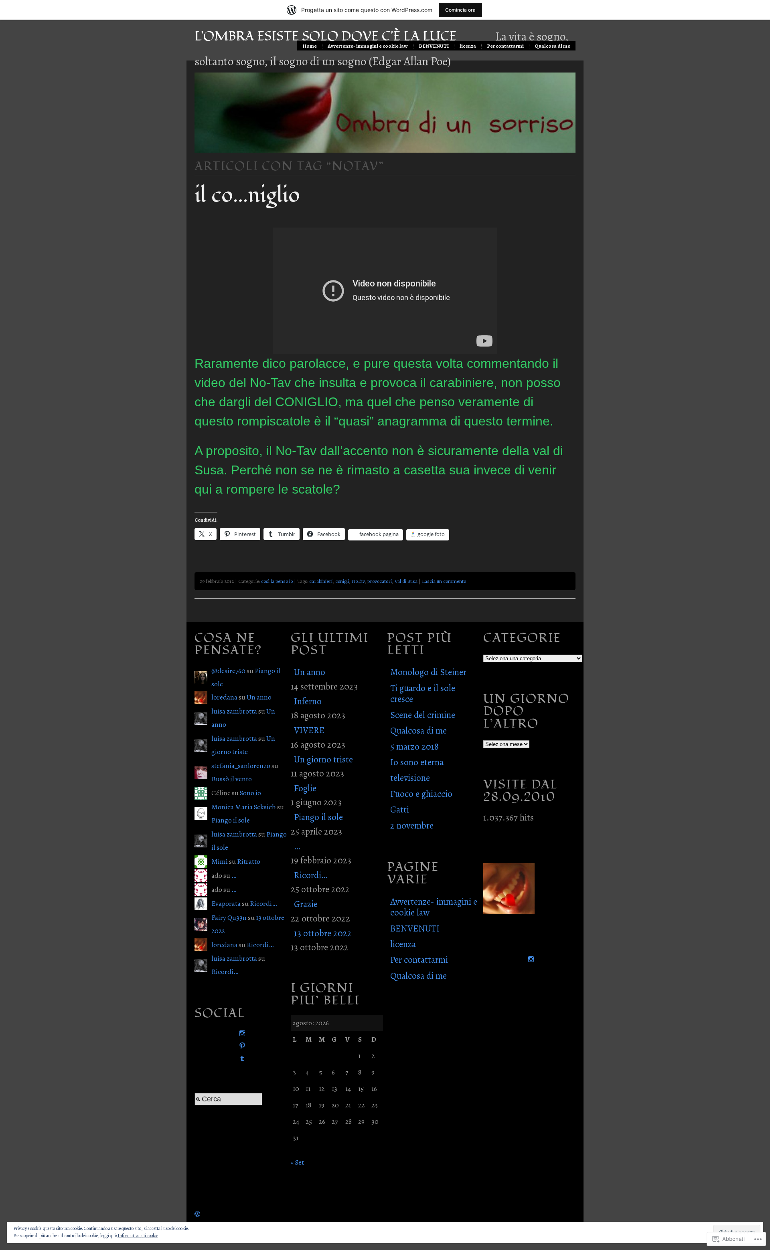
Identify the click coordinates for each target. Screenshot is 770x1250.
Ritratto (248, 861)
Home (309, 46)
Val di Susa (406, 581)
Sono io (250, 793)
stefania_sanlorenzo (240, 765)
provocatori (379, 581)
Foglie (305, 788)
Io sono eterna (417, 762)
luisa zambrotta (234, 711)
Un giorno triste (323, 759)
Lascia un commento (444, 581)
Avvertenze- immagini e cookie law (368, 46)
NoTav (358, 581)
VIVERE (309, 730)
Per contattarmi (505, 46)
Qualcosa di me (552, 46)
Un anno (259, 697)
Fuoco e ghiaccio (421, 794)
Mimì (219, 861)
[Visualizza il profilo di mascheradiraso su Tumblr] (241, 1058)
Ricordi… (263, 903)
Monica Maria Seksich (243, 807)
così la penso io (277, 581)
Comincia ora (460, 10)
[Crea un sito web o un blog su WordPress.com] (197, 1214)
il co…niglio (247, 195)
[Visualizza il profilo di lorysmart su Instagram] (241, 1033)
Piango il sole (230, 820)
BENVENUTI (434, 46)
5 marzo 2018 (414, 746)
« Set (297, 1162)
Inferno (308, 701)
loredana (224, 697)
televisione (410, 778)
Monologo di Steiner (428, 672)
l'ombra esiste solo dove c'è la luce (325, 36)
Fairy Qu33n (229, 917)
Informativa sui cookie (138, 1235)
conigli (342, 581)
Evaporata (226, 903)
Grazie (306, 904)
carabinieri (320, 581)
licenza (468, 46)
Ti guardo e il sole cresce (422, 693)
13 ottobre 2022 (323, 933)
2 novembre (412, 825)
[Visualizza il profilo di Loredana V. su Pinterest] (241, 1046)
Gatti (399, 809)
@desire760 (228, 670)
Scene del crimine (422, 715)
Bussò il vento (231, 779)
